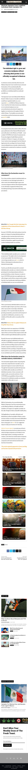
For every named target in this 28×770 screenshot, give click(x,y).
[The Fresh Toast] (14, 2)
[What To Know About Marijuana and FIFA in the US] (14, 608)
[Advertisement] (14, 29)
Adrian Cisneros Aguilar (8, 9)
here (7, 103)
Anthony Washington (5, 622)
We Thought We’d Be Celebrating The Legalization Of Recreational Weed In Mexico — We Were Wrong (14, 226)
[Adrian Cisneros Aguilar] (2, 9)
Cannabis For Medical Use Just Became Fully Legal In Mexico (13, 705)
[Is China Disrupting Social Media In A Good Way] (5, 637)
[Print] (20, 64)
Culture (3, 616)
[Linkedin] (14, 64)
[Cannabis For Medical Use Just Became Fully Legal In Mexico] (14, 693)
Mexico (6, 544)
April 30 (5, 117)
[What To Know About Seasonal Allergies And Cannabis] (5, 630)
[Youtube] (21, 758)
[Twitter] (11, 64)
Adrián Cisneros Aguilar (7, 428)
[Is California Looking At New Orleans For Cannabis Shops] (5, 644)
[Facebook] (8, 64)
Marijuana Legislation (5, 701)
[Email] (17, 64)
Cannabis (11, 638)
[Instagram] (10, 758)
